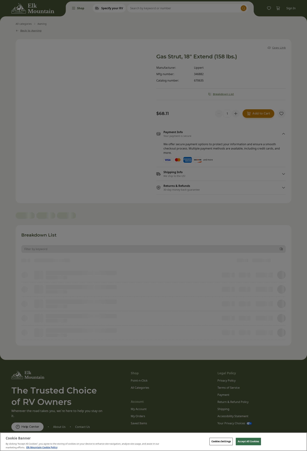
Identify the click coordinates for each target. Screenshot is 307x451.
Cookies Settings (221, 441)
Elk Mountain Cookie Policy (41, 447)
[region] (153, 441)
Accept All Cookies (248, 441)
